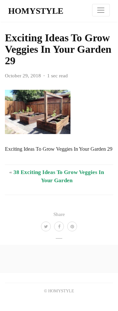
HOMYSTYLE (35, 11)
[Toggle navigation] (101, 10)
